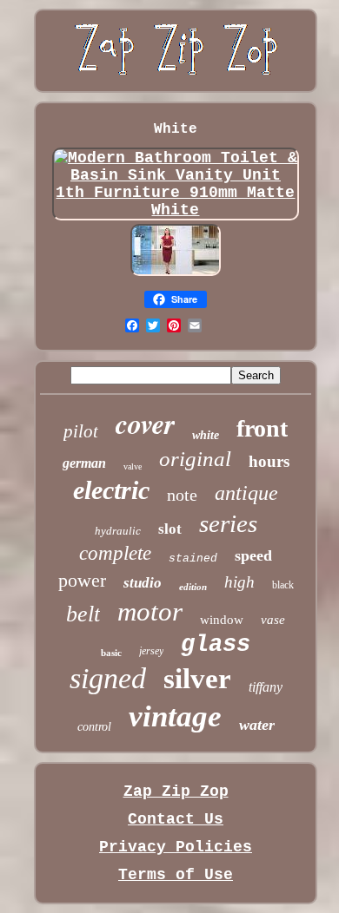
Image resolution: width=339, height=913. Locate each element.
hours (269, 461)
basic (111, 652)
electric (111, 490)
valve (132, 466)
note (182, 494)
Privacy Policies (175, 847)
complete (115, 553)
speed (253, 555)
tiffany (265, 687)
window (221, 620)
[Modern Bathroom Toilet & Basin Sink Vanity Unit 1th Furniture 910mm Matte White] (176, 210)
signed (108, 678)
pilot (80, 431)
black (283, 585)
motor (150, 611)
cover (145, 423)
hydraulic (118, 530)
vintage (175, 716)
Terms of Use (175, 874)
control (94, 726)
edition (193, 586)
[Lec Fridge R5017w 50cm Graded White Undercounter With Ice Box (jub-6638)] (176, 273)
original (195, 458)
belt (83, 614)
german (84, 463)
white (205, 435)
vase (273, 620)
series (228, 523)
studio (142, 583)
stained (193, 558)
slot (170, 529)
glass (215, 645)
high (239, 582)
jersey (151, 651)
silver (197, 678)
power (82, 580)
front (262, 428)
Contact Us (175, 819)
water (257, 724)
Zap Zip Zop (176, 791)
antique (246, 493)
